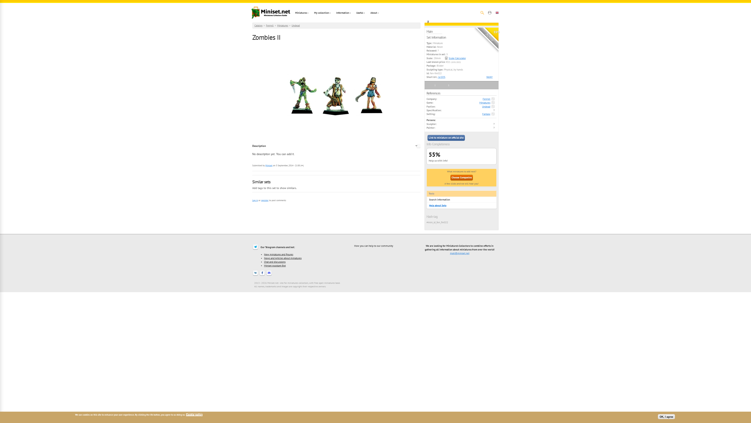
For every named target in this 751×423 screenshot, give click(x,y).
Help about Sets (437, 205)
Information (342, 12)
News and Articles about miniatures (283, 258)
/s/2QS (441, 77)
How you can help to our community (373, 245)
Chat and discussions (275, 261)
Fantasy (486, 114)
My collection (321, 12)
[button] (489, 12)
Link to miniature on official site (446, 137)
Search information (439, 199)
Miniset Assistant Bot (275, 265)
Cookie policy (194, 414)
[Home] (270, 13)
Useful (359, 12)
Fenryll (270, 25)
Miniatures (301, 12)
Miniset (268, 165)
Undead (296, 25)
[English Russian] (418, 146)
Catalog (258, 25)
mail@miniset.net (459, 253)
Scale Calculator (457, 58)
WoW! (489, 77)
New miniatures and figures (278, 254)
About (373, 12)
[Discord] (269, 275)
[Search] (482, 12)
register (265, 200)
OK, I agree (666, 416)
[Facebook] (262, 275)
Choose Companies (462, 177)
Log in (255, 200)
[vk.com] (255, 275)
